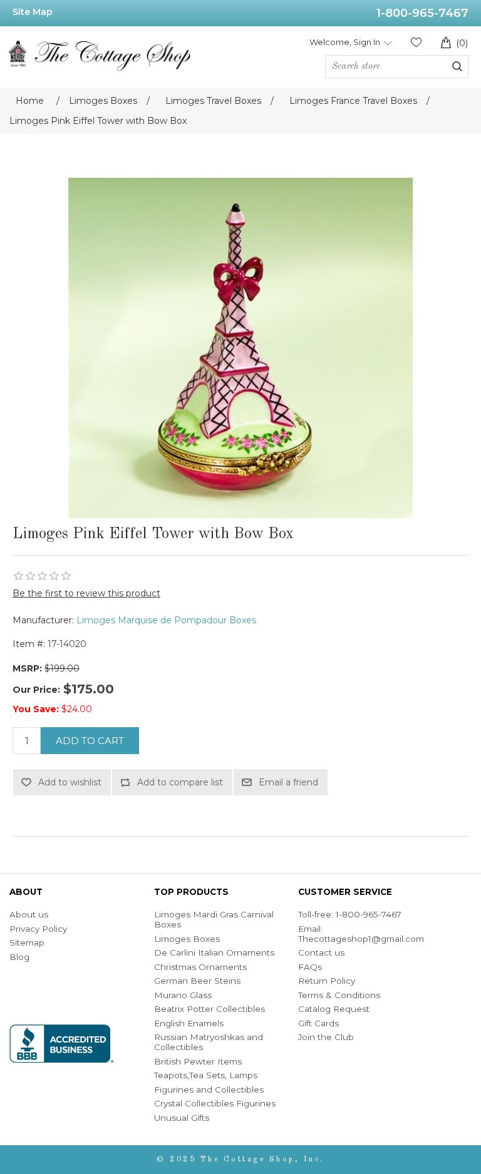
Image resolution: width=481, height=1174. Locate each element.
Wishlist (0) (416, 42)
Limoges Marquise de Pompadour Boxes (166, 620)
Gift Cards (318, 1023)
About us (28, 914)
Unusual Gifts (181, 1118)
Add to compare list (180, 782)
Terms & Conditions (339, 995)
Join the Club (326, 1037)
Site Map (33, 12)
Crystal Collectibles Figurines (215, 1103)
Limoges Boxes (187, 939)
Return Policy (326, 981)
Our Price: (36, 689)
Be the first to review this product (86, 593)
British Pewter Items (198, 1061)
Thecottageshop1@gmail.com (361, 939)
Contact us (321, 952)
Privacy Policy (38, 929)
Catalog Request (334, 1009)
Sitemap (26, 942)
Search (457, 66)
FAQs (310, 967)
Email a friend (288, 782)
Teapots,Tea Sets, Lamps (205, 1075)
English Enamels (189, 1023)
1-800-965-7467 (422, 13)
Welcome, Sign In (344, 42)
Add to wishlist (69, 782)
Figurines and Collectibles (209, 1090)
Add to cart (90, 741)
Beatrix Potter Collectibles (209, 1009)
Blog (19, 957)
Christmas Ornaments (200, 967)
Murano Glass (183, 995)
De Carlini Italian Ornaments (214, 952)
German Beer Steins (197, 981)
